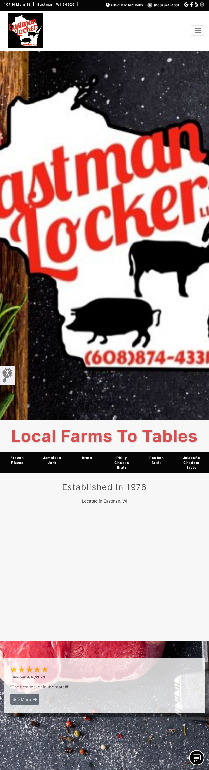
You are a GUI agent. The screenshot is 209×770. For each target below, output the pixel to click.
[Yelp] (196, 5)
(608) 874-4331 (166, 5)
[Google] (186, 5)
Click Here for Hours (127, 5)
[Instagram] (202, 5)
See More (22, 699)
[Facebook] (191, 5)
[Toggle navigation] (198, 30)
